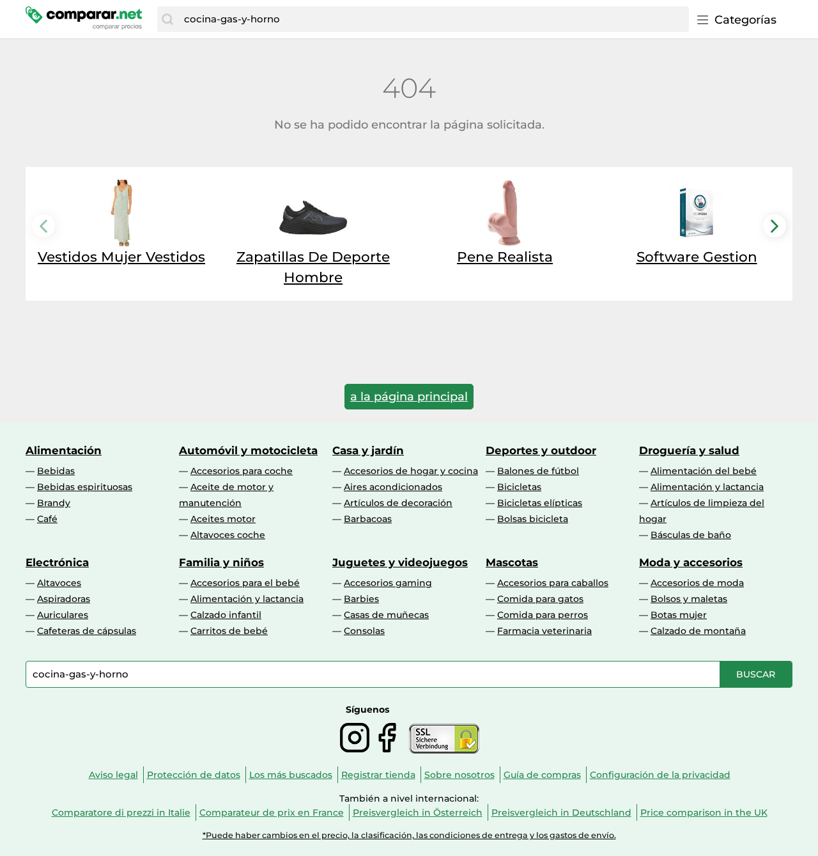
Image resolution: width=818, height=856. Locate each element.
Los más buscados (290, 775)
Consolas (364, 631)
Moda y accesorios (691, 562)
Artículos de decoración (398, 503)
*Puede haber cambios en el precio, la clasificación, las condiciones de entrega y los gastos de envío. (409, 835)
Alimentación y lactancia (707, 487)
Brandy (53, 503)
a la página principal (409, 397)
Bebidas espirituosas (84, 487)
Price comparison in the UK (704, 812)
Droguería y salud (689, 450)
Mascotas (512, 562)
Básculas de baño (691, 535)
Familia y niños (221, 562)
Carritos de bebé (229, 631)
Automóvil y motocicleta (248, 450)
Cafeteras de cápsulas (86, 631)
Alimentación (64, 450)
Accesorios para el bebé (245, 583)
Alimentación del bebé (704, 471)
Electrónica (57, 562)
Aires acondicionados (393, 487)
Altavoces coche (227, 535)
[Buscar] (167, 19)
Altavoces (59, 583)
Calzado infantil (225, 615)
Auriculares (62, 615)
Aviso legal (113, 775)
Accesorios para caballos (552, 583)
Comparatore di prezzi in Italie (121, 812)
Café (47, 519)
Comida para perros (542, 615)
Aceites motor (223, 519)
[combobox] (433, 19)
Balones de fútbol (538, 471)
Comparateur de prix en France (271, 812)
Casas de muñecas (386, 615)
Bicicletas (519, 487)
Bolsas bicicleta (532, 519)
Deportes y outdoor (541, 450)
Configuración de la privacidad (660, 775)
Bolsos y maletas (689, 599)
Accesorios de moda (697, 583)
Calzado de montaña (698, 631)
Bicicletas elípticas (539, 503)
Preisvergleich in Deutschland (561, 812)
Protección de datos (193, 775)
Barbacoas (368, 519)
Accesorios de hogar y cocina (411, 471)
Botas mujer (679, 615)
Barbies (361, 599)
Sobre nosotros (459, 775)
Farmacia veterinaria (544, 631)
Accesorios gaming (388, 583)
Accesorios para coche (241, 471)
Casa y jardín (368, 450)
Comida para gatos (540, 599)
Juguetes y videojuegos (400, 562)
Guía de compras (542, 775)
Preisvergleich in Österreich (417, 812)
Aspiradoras (63, 599)
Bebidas (56, 471)
